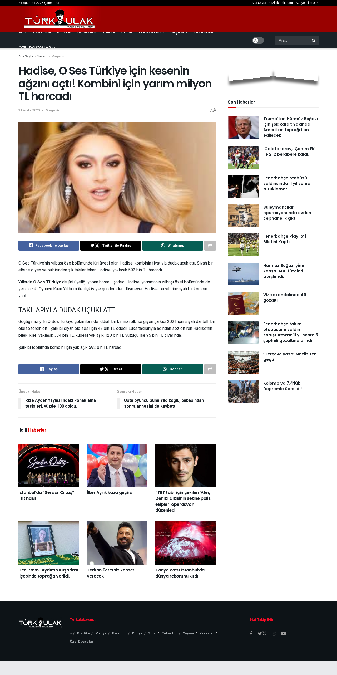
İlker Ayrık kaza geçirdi (110, 493)
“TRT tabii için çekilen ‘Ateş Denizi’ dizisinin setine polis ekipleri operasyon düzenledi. (182, 501)
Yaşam (42, 56)
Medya (101, 633)
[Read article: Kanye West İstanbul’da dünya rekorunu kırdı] (185, 543)
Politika (83, 633)
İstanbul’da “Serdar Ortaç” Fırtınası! (46, 495)
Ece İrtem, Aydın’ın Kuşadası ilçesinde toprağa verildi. (48, 573)
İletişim (313, 3)
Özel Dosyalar (34, 48)
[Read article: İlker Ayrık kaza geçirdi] (117, 465)
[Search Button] (314, 40)
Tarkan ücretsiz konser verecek (111, 573)
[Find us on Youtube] (283, 634)
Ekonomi (119, 633)
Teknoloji (169, 633)
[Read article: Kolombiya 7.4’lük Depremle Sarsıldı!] (243, 391)
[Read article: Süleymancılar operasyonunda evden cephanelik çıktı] (243, 215)
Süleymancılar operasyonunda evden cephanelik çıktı (287, 212)
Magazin (58, 56)
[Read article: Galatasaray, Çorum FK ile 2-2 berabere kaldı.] (243, 157)
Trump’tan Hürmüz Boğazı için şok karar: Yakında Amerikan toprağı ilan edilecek (290, 127)
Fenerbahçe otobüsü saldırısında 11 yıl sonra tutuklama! (286, 183)
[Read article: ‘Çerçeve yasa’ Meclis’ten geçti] (243, 362)
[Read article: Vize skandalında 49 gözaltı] (243, 303)
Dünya (137, 633)
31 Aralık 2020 (29, 110)
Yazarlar (207, 633)
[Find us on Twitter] (262, 633)
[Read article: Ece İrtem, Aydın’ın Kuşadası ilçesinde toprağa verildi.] (48, 543)
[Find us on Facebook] (251, 634)
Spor (152, 633)
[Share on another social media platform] (210, 246)
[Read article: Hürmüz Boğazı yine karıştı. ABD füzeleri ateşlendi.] (243, 274)
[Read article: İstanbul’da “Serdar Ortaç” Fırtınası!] (48, 465)
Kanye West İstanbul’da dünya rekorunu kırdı (180, 573)
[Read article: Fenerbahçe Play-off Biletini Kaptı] (243, 244)
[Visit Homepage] (59, 19)
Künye (300, 3)
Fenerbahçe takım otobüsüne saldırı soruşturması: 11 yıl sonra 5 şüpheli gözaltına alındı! (290, 332)
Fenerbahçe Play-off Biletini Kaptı (284, 238)
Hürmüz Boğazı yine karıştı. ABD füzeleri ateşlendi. (283, 271)
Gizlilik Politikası (281, 3)
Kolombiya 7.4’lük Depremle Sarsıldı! (282, 386)
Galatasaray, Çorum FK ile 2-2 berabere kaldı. (289, 151)
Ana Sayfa (258, 3)
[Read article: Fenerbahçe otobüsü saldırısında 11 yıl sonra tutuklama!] (243, 186)
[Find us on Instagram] (274, 634)
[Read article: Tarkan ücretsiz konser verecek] (117, 543)
